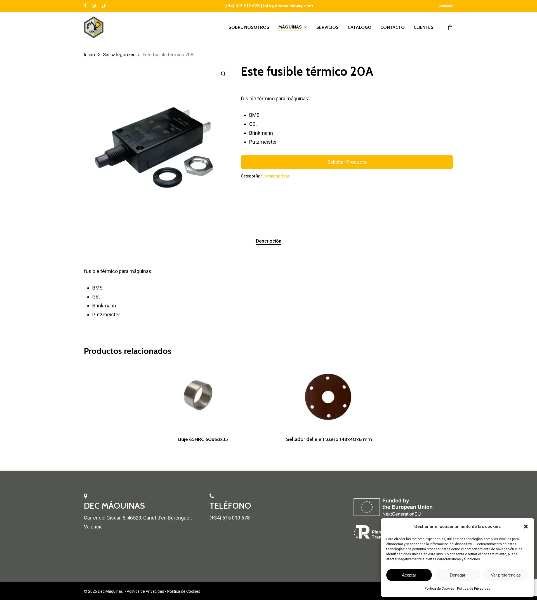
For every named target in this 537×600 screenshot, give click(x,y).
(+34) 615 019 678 (242, 5)
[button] (526, 526)
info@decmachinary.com (288, 5)
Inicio (89, 54)
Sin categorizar (119, 54)
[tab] (268, 241)
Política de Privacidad (473, 588)
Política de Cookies (439, 588)
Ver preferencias (506, 575)
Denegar (457, 575)
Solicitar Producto (347, 162)
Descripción (268, 241)
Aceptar (409, 575)
